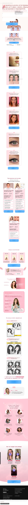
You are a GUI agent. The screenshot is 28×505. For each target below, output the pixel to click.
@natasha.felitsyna (7, 310)
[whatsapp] (5, 492)
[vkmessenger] (3, 492)
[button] (21, 258)
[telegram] (4, 492)
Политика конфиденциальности (7, 495)
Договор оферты (17, 495)
